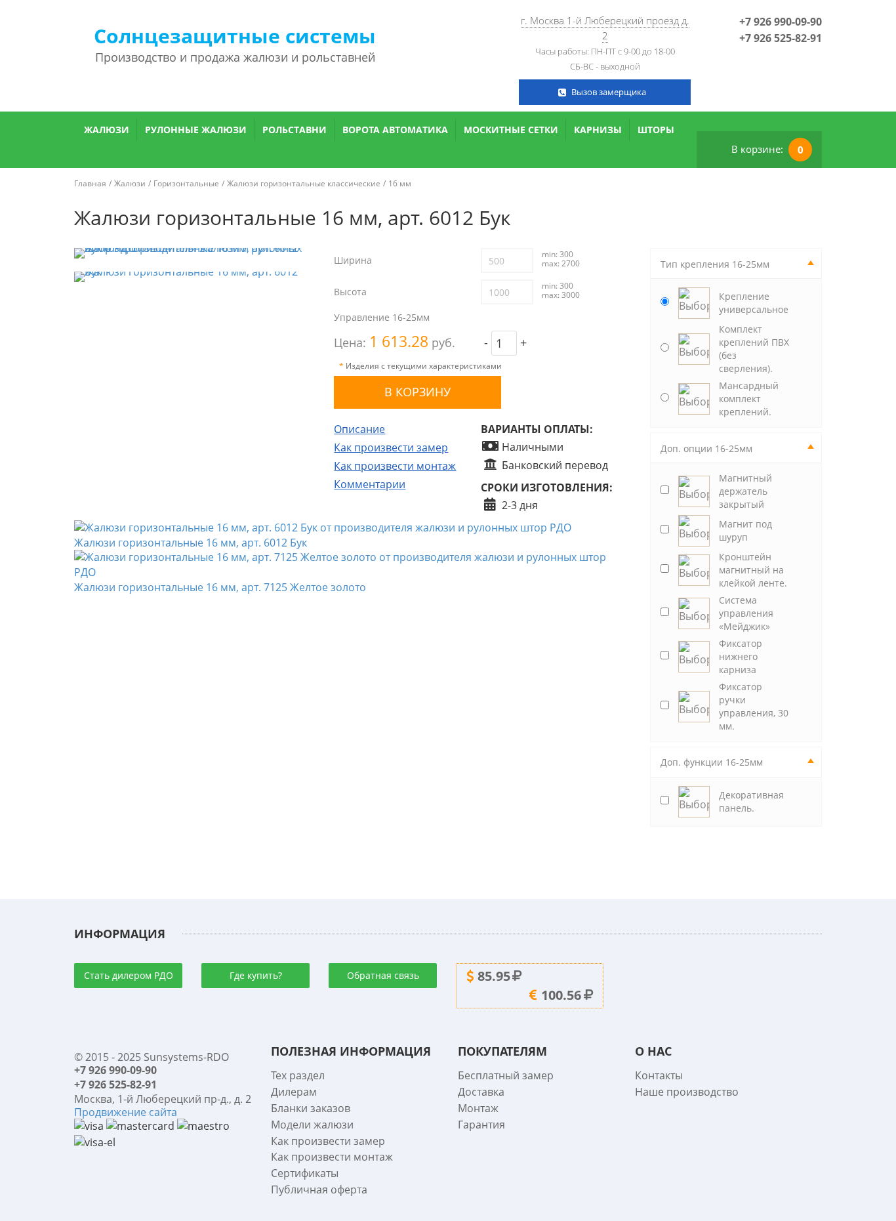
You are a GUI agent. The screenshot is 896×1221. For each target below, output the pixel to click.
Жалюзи (106, 129)
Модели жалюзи (312, 1124)
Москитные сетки (511, 129)
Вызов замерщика (608, 92)
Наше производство (687, 1092)
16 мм (399, 183)
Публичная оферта (319, 1189)
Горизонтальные (186, 183)
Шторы (656, 129)
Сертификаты (304, 1173)
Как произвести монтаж (395, 466)
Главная (90, 183)
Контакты (659, 1075)
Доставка (481, 1092)
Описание (359, 429)
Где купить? (256, 975)
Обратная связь (383, 975)
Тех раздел (298, 1075)
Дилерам (294, 1092)
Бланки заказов (310, 1108)
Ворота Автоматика (395, 129)
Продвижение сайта (125, 1112)
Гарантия (481, 1124)
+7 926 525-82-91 (780, 38)
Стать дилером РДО (128, 975)
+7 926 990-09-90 (780, 21)
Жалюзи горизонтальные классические (303, 183)
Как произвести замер (391, 447)
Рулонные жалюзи (196, 129)
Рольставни (294, 129)
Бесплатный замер (506, 1075)
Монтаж (478, 1108)
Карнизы (598, 129)
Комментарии (369, 484)
